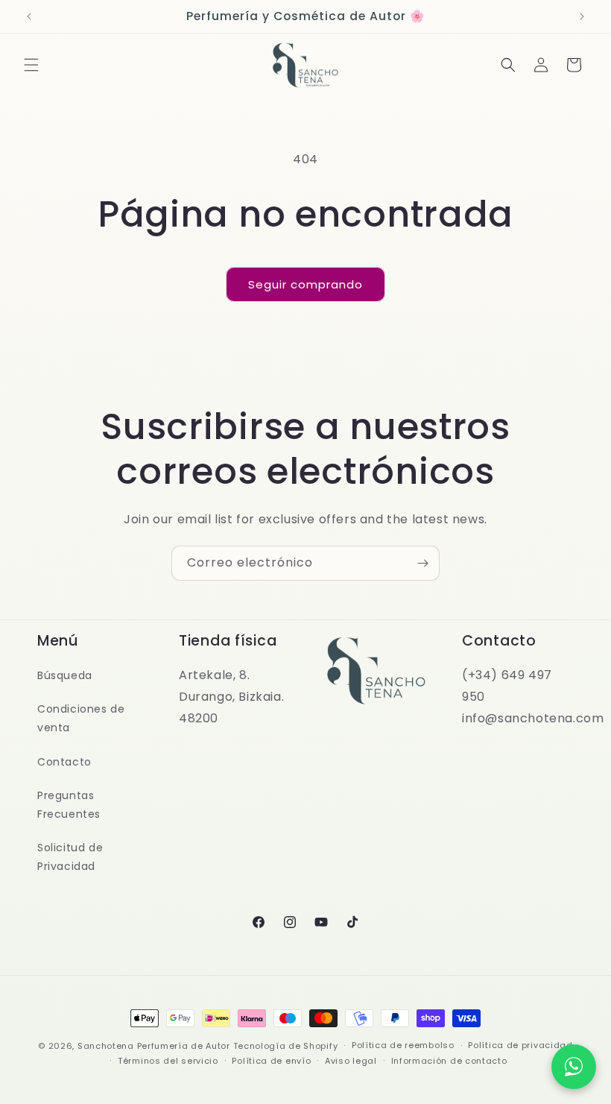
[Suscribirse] (422, 563)
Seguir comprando (305, 284)
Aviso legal (351, 1061)
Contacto (64, 761)
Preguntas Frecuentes (69, 804)
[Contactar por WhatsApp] (573, 1066)
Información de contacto (449, 1061)
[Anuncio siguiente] (582, 16)
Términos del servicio (168, 1061)
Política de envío (271, 1061)
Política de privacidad (520, 1045)
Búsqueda (64, 675)
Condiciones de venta (80, 718)
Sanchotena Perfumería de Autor (153, 1046)
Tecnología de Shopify (285, 1046)
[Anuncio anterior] (29, 16)
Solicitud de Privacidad (70, 857)
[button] (31, 64)
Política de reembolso (403, 1045)
